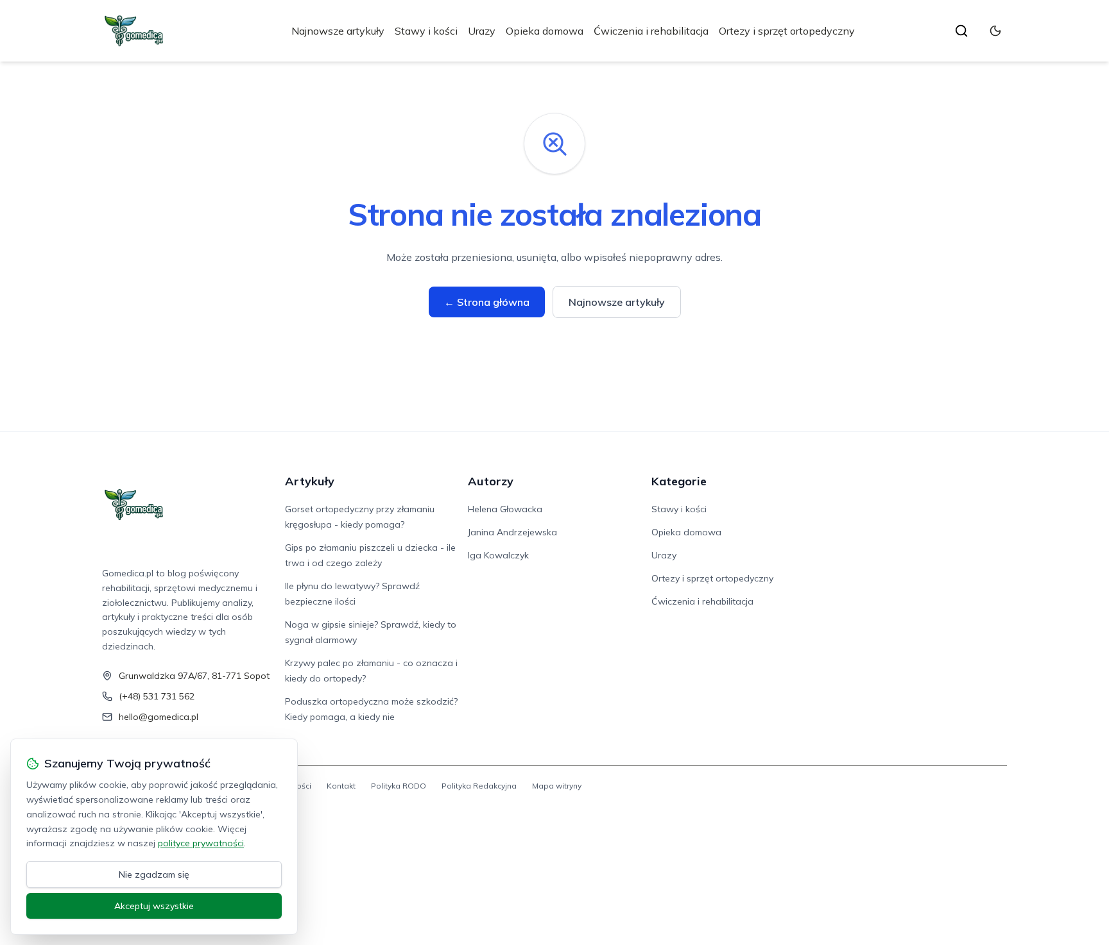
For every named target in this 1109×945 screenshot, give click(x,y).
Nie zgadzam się (154, 874)
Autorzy (490, 481)
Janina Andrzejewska (512, 532)
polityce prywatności (201, 843)
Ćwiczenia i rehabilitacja (651, 30)
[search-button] (961, 31)
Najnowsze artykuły (337, 30)
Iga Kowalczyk (498, 555)
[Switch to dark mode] (995, 30)
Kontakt (341, 785)
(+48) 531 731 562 (156, 696)
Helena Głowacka (505, 509)
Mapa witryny (556, 785)
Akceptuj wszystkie (154, 906)
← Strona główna (486, 302)
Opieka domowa (544, 30)
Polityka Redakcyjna (479, 785)
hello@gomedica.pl (158, 717)
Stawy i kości (426, 30)
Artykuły (309, 481)
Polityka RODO (398, 785)
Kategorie (679, 481)
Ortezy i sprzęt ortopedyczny (787, 30)
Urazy (481, 30)
